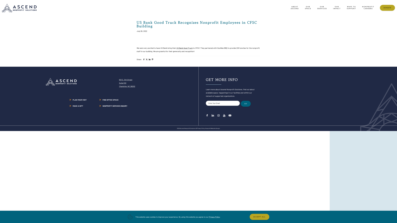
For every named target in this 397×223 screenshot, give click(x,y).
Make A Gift (78, 106)
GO (245, 104)
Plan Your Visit (80, 100)
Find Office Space (110, 100)
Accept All (259, 217)
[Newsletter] (230, 115)
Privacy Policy (201, 128)
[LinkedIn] (213, 115)
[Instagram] (218, 115)
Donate (387, 8)
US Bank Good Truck (184, 48)
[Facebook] (207, 115)
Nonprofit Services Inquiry (115, 106)
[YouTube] (224, 115)
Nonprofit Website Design (212, 128)
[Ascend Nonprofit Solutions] (19, 8)
